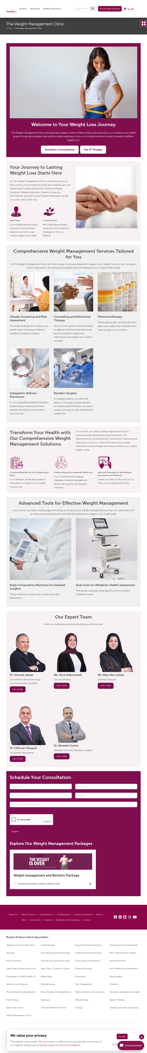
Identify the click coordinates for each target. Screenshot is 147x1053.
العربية (130, 8)
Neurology (80, 976)
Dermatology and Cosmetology (55, 953)
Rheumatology (82, 1000)
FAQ (23, 920)
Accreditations (46, 914)
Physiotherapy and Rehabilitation (56, 992)
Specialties (35, 8)
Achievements (63, 914)
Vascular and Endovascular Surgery (125, 1007)
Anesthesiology (48, 945)
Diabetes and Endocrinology (88, 953)
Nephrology (46, 976)
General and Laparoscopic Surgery (56, 961)
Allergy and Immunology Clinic (21, 945)
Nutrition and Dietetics (17, 984)
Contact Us (35, 920)
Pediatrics (114, 984)
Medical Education (52, 8)
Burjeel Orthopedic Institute (88, 945)
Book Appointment (110, 8)
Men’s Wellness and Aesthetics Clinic (125, 968)
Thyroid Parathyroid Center (53, 1007)
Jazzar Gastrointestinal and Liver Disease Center (21, 968)
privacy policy (47, 1045)
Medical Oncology (83, 968)
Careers (47, 920)
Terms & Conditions (70, 1045)
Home (9, 28)
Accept (122, 1036)
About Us (13, 914)
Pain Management (83, 984)
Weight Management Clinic (19, 1015)
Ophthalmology (48, 984)
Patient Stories (28, 914)
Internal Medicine (118, 961)
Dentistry (10, 953)
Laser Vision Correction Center (55, 968)
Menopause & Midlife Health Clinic (21, 976)
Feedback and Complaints (68, 920)
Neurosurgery (116, 976)
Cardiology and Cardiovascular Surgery (125, 945)
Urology (79, 1007)
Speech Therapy (117, 1000)
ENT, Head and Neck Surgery (123, 953)
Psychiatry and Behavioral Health (125, 992)
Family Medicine (14, 961)
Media (99, 914)
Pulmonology (12, 1000)
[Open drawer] (143, 23)
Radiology (45, 1000)
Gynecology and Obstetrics (87, 961)
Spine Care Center (14, 1007)
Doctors (23, 8)
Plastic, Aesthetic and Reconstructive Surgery (90, 992)
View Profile (17, 689)
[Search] (93, 8)
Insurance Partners (83, 914)
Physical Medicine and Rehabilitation (21, 992)
